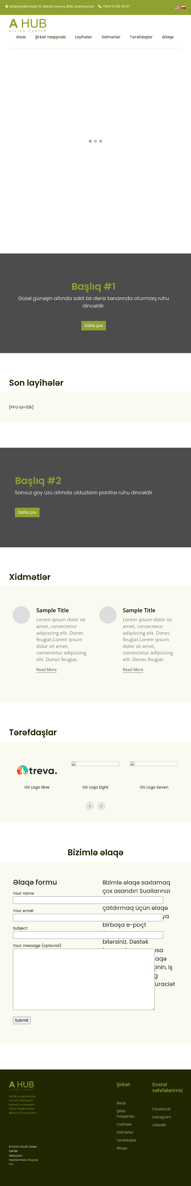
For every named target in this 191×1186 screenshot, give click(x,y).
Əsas (21, 37)
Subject (20, 928)
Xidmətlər (111, 37)
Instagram (161, 1117)
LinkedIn (159, 1125)
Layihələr (83, 37)
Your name (23, 893)
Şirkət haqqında (50, 37)
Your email (23, 911)
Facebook (161, 1109)
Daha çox (94, 325)
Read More (46, 669)
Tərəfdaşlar (141, 37)
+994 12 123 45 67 (115, 6)
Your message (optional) (37, 945)
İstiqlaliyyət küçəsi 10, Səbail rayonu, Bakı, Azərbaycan (51, 6)
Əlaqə (168, 37)
